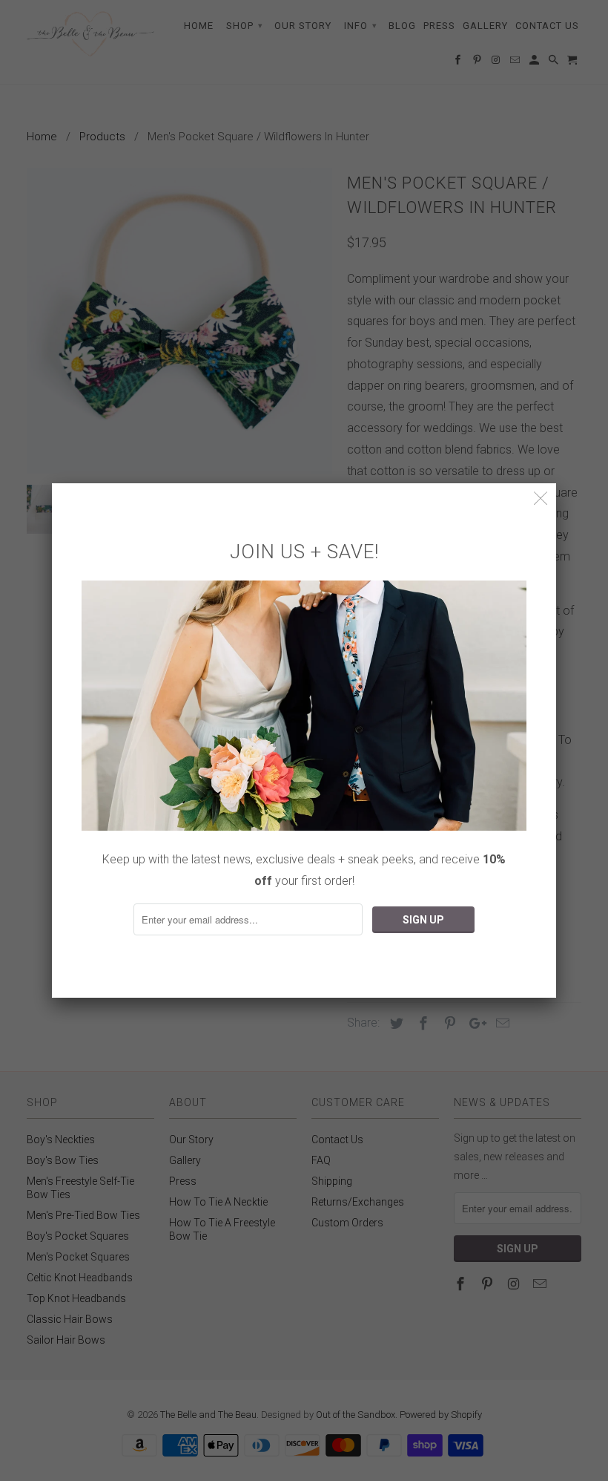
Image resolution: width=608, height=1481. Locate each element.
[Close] (541, 498)
